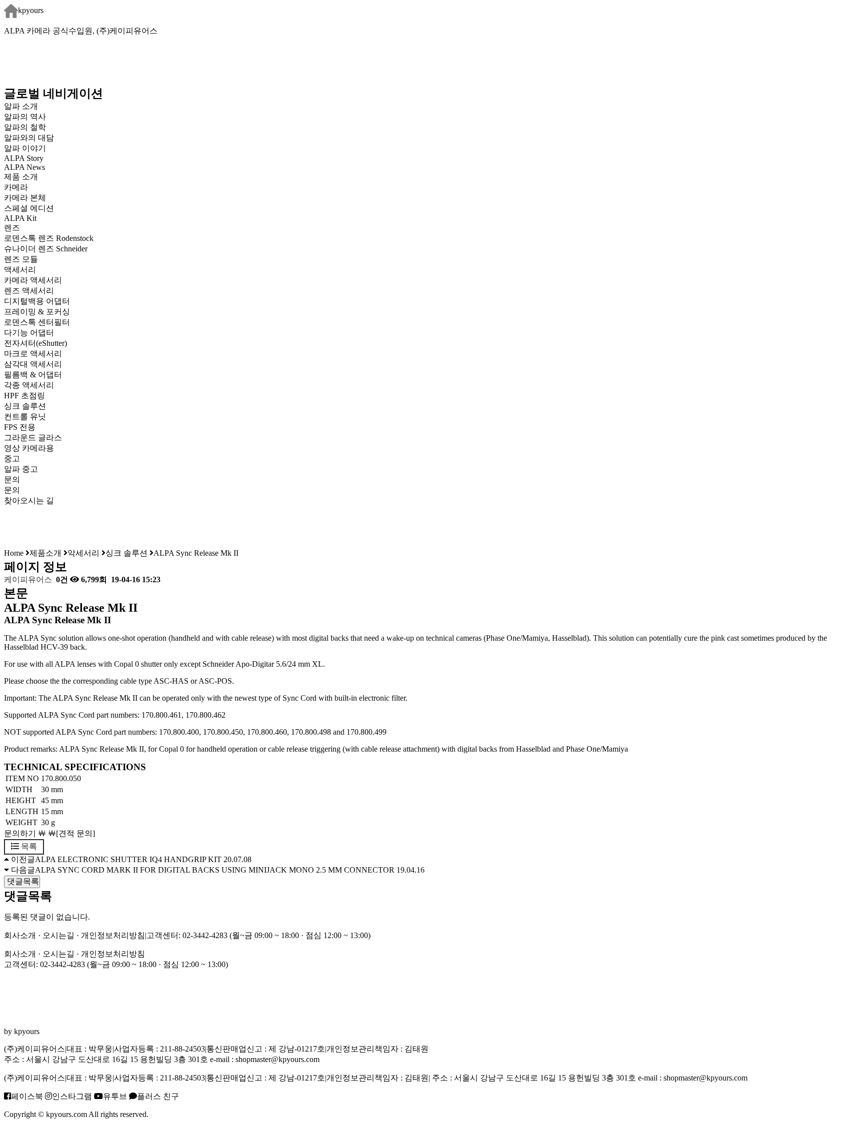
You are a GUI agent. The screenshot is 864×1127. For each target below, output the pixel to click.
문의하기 (20, 833)
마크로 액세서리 (33, 353)
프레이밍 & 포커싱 (37, 311)
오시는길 (58, 935)
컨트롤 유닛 (25, 416)
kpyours (31, 10)
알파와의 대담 (29, 137)
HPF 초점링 (24, 395)
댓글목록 (22, 881)
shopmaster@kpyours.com (278, 1059)
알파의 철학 (25, 127)
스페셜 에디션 (29, 208)
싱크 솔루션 (25, 406)
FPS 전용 (20, 427)
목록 (28, 846)
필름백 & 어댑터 (41, 374)
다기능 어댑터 (29, 332)
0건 (61, 579)
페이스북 (27, 1096)
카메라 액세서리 (33, 280)
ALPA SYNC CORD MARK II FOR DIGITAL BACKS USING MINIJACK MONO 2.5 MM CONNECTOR (214, 870)
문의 (12, 490)
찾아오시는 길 (29, 500)
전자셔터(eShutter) (35, 343)
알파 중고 (21, 469)
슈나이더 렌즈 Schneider (46, 248)
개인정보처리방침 (113, 935)
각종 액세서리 (29, 385)
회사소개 (20, 935)
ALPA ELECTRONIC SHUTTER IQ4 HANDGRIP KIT (128, 859)
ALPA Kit (20, 218)
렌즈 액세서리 (29, 290)
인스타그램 (72, 1096)
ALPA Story (24, 158)
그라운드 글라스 (33, 437)
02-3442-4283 (205, 935)
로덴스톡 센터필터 (37, 322)
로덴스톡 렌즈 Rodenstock (49, 238)
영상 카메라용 (29, 448)
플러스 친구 (158, 1096)
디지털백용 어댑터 (37, 301)
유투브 (115, 1096)
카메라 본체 (25, 197)
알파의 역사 (25, 116)
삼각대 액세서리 (33, 364)
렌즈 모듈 (21, 259)
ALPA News (24, 167)
